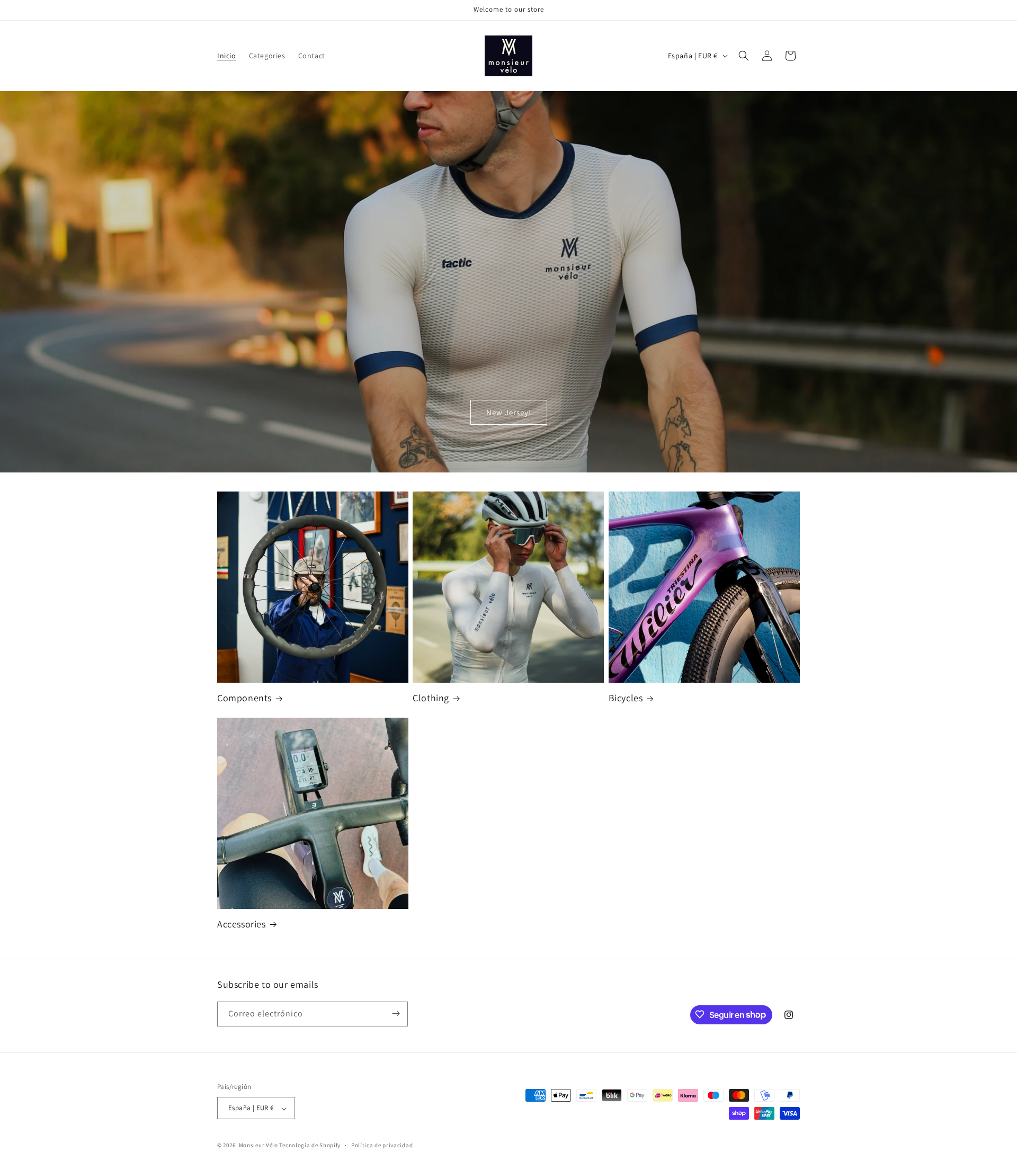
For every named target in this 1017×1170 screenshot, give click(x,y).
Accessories (241, 924)
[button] (743, 55)
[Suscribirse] (395, 1013)
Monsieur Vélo (258, 1145)
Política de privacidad (382, 1145)
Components (244, 698)
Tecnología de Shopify (310, 1145)
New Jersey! (508, 412)
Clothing (431, 698)
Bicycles (626, 698)
